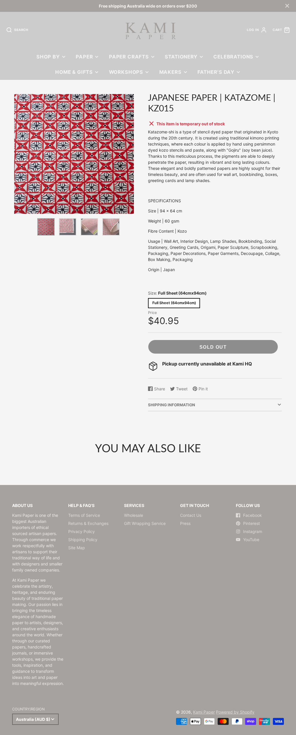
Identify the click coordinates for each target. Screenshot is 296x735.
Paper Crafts (129, 57)
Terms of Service (84, 515)
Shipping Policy (82, 539)
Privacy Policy (81, 531)
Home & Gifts (74, 72)
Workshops (126, 72)
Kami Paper (204, 712)
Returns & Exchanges (88, 523)
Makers (170, 72)
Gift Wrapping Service (145, 523)
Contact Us (190, 515)
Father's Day (215, 72)
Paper (84, 57)
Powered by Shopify (235, 712)
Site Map (76, 547)
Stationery (181, 57)
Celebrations (233, 57)
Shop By (48, 57)
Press (185, 523)
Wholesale (133, 515)
